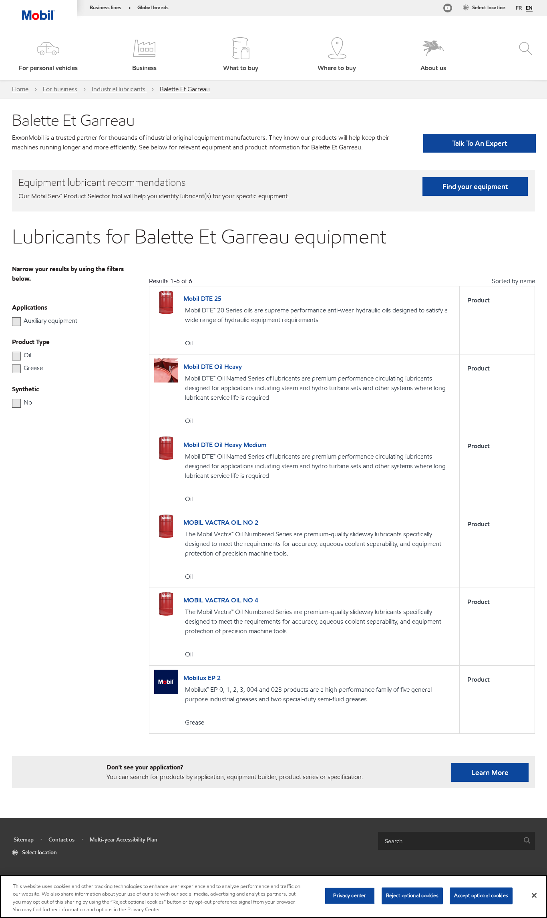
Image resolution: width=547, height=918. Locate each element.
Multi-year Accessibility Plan (123, 840)
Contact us (61, 840)
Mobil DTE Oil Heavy (212, 366)
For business (60, 89)
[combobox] (456, 841)
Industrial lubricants (119, 89)
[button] (48, 55)
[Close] (534, 895)
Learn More (490, 772)
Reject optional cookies (412, 895)
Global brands (153, 7)
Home (20, 89)
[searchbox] (448, 841)
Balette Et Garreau (185, 89)
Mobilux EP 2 (202, 678)
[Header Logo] (38, 10)
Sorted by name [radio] (513, 281)
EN (529, 8)
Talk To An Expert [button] (479, 143)
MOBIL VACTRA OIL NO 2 (220, 522)
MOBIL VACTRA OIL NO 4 (220, 600)
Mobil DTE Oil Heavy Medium (224, 445)
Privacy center (349, 895)
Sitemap (24, 840)
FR (519, 8)
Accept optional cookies (481, 895)
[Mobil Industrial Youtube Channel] (447, 9)
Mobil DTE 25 (202, 298)
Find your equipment (475, 186)
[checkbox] (16, 321)
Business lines (105, 7)
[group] (64, 320)
